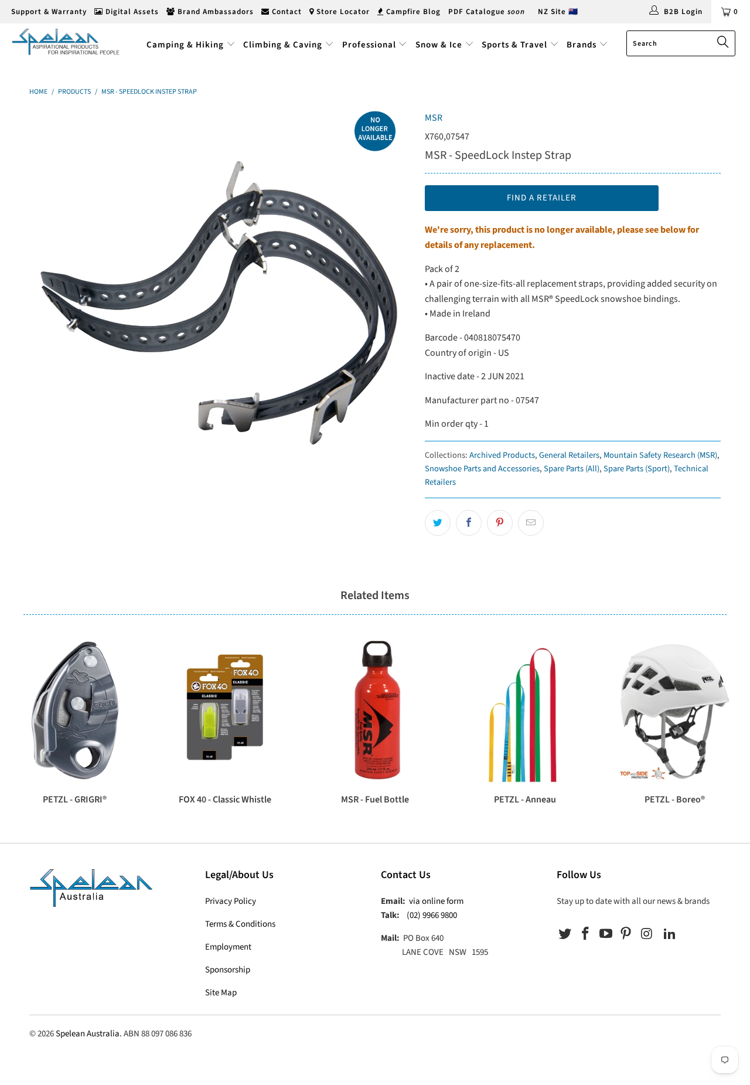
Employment (228, 947)
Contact (286, 11)
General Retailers (569, 455)
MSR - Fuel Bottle (375, 710)
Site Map (221, 993)
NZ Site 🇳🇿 (558, 11)
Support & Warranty (48, 11)
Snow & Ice (438, 45)
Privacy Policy (230, 901)
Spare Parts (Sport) (637, 468)
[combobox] (680, 43)
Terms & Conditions (240, 924)
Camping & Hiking (185, 45)
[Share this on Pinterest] (500, 523)
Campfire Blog (412, 11)
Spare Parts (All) (571, 468)
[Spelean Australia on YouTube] (606, 934)
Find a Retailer (542, 198)
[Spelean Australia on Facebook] (586, 934)
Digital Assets (131, 11)
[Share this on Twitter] (438, 523)
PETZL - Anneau (525, 710)
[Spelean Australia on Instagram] (647, 934)
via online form (436, 901)
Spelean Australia (88, 1034)
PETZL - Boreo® (675, 710)
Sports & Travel (514, 45)
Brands (583, 45)
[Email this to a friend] (531, 523)
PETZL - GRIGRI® (75, 710)
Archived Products (502, 455)
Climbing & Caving (282, 45)
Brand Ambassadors (214, 11)
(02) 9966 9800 (432, 915)
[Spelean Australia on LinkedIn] (670, 934)
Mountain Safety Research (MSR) (660, 455)
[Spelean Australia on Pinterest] (626, 934)
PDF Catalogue (486, 11)
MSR (433, 117)
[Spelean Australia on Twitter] (565, 934)
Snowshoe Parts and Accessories (482, 468)
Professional (369, 45)
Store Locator (342, 11)
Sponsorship (227, 970)
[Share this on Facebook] (469, 523)
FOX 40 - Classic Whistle (225, 710)
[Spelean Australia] (66, 41)
